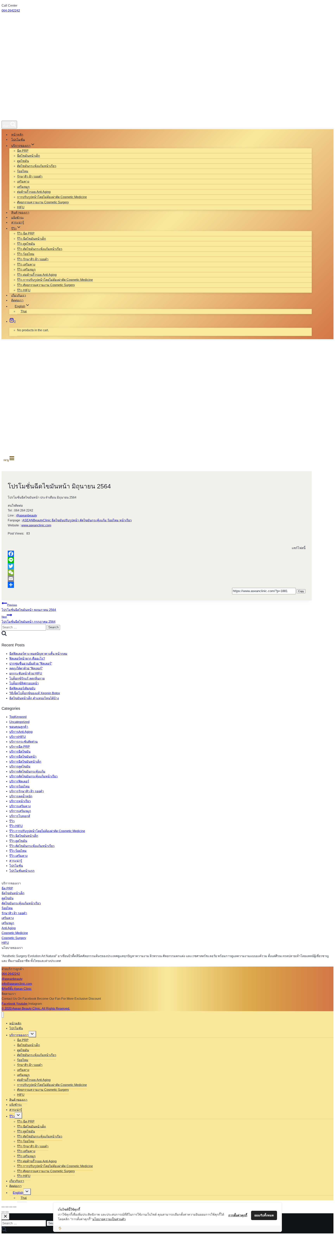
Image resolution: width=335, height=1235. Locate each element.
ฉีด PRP (22, 150)
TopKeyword (18, 716)
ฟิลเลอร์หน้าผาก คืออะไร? (27, 658)
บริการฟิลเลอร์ (19, 781)
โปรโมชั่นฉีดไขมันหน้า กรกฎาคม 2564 (28, 619)
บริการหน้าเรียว (20, 801)
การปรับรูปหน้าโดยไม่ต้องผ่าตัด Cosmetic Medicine (52, 197)
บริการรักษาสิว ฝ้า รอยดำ (26, 791)
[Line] (157, 560)
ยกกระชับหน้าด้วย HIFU (25, 673)
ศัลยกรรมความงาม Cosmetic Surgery (43, 202)
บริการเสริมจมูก (20, 811)
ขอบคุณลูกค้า (18, 726)
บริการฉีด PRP (19, 746)
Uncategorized (19, 722)
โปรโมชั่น (18, 139)
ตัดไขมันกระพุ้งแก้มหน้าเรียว (36, 166)
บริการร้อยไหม (19, 786)
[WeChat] (157, 572)
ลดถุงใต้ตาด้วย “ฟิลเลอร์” (26, 668)
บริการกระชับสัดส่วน (23, 741)
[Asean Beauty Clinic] (16, 116)
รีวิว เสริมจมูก (26, 269)
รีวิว (12, 821)
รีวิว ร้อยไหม (25, 254)
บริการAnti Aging (21, 731)
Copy (301, 591)
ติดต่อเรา (17, 300)
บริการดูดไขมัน (19, 766)
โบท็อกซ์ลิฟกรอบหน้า (24, 683)
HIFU (20, 207)
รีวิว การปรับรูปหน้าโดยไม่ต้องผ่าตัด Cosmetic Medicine (55, 279)
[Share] (157, 585)
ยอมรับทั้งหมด (264, 1215)
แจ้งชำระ (17, 217)
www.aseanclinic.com (36, 525)
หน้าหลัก (17, 134)
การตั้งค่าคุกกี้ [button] (237, 1215)
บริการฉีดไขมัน (19, 751)
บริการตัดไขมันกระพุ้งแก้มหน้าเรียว (33, 776)
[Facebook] (157, 554)
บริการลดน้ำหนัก (20, 796)
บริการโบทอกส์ (19, 816)
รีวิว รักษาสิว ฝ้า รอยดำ (32, 259)
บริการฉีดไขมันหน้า (22, 756)
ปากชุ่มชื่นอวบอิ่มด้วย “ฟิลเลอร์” (30, 663)
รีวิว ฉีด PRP (26, 233)
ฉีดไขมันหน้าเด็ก (28, 155)
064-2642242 (11, 10)
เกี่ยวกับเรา (18, 295)
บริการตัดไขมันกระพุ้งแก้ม (27, 771)
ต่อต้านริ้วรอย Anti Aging (34, 191)
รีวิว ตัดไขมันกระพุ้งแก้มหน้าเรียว (39, 249)
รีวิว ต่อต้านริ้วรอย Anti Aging (37, 274)
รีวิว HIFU (23, 290)
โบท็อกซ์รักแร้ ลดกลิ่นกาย (27, 678)
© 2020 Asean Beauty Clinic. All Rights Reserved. (36, 1008)
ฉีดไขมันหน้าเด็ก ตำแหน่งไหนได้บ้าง (34, 698)
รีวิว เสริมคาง (26, 264)
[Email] (157, 578)
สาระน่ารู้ (17, 222)
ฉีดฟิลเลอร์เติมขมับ (22, 688)
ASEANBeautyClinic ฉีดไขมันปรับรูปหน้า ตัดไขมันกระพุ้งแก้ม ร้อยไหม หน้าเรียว (77, 520)
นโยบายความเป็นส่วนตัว (109, 1219)
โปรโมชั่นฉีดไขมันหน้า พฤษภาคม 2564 (29, 607)
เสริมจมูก (23, 186)
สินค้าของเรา (20, 212)
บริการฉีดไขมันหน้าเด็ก (25, 761)
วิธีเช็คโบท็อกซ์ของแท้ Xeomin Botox (34, 693)
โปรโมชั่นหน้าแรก (22, 870)
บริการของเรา (18, 1035)
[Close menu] (3, 1015)
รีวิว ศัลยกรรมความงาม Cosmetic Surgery (46, 285)
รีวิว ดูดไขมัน (26, 243)
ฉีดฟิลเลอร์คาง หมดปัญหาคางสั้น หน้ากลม (38, 653)
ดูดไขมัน (23, 161)
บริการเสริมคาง (20, 806)
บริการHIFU (17, 736)
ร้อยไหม (22, 171)
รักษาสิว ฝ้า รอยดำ (29, 176)
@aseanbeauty (26, 515)
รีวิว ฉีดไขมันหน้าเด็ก (31, 238)
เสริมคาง (23, 181)
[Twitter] (157, 566)
